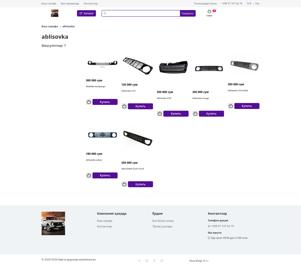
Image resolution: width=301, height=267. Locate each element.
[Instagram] (147, 261)
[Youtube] (162, 261)
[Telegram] (139, 261)
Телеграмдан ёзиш (205, 3)
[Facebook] (154, 261)
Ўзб (249, 3)
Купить (105, 102)
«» (207, 260)
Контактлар (91, 3)
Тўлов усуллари (162, 226)
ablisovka (68, 26)
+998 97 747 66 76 (232, 3)
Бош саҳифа (49, 3)
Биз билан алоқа (163, 220)
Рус (257, 3)
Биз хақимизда (70, 3)
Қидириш (187, 13)
